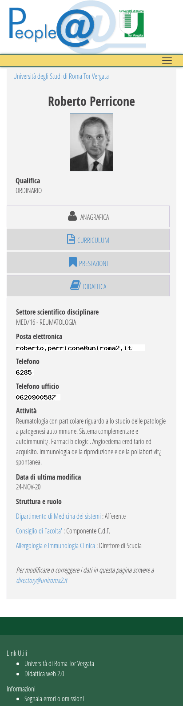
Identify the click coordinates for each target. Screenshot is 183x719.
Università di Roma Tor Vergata (59, 663)
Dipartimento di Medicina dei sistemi (58, 516)
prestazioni (93, 263)
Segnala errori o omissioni (54, 698)
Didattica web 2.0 (44, 673)
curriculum (93, 240)
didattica (94, 286)
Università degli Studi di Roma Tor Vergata (61, 76)
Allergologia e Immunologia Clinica (55, 545)
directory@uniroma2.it (41, 580)
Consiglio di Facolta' (39, 530)
